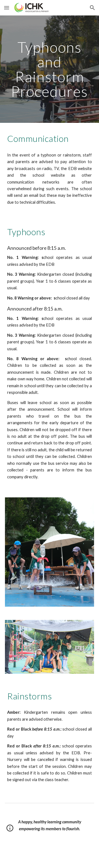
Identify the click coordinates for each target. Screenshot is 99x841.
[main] (49, 69)
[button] (6, 7)
